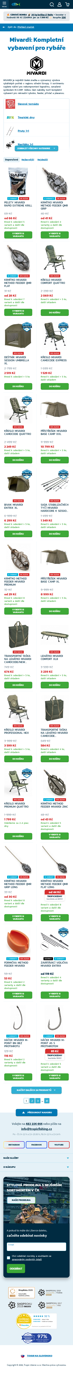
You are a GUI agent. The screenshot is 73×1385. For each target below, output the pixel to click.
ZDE (64, 17)
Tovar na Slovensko (39, 1356)
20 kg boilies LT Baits (42, 14)
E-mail (11, 1244)
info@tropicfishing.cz (36, 1129)
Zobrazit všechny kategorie (33, 148)
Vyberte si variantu (18, 235)
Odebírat (16, 1269)
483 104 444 (34, 1124)
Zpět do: (21, 27)
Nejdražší (43, 159)
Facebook (36, 1144)
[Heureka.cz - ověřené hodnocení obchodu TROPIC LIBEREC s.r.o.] (36, 1321)
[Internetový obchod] (15, 4)
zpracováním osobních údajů (27, 1259)
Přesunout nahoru (40, 1112)
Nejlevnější (28, 159)
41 (47, 1101)
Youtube (58, 1144)
